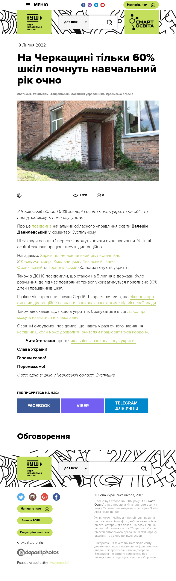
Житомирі (42, 261)
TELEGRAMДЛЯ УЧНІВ (126, 406)
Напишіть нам (137, 4)
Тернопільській (63, 267)
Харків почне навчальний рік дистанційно (80, 255)
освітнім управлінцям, (89, 94)
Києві (26, 261)
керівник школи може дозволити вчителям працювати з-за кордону (82, 332)
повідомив (42, 226)
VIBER (83, 405)
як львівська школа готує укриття (103, 340)
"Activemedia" (59, 563)
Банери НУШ (31, 520)
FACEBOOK (38, 405)
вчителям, (42, 94)
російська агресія (120, 94)
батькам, (25, 94)
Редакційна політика (35, 532)
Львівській (92, 261)
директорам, (61, 94)
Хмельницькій (66, 261)
